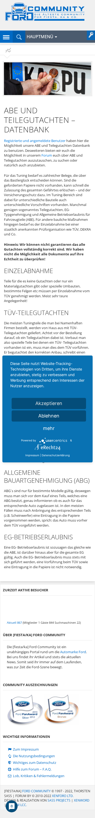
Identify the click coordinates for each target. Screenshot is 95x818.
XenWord (81, 800)
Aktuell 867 (14, 623)
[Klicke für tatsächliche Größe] (47, 78)
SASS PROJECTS (59, 800)
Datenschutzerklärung (56, 455)
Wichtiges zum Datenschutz (34, 762)
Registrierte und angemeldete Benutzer (34, 140)
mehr (49, 428)
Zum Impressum (25, 749)
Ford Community (36, 791)
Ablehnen (48, 416)
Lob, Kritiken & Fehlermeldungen (38, 776)
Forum (46, 155)
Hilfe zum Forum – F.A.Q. (31, 769)
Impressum (32, 455)
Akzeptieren (48, 403)
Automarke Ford (73, 651)
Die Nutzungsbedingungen (33, 756)
